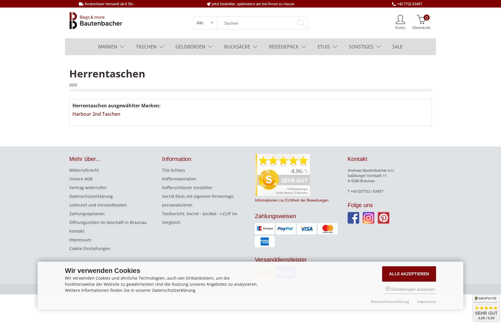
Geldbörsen (190, 47)
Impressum (80, 239)
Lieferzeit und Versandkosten (98, 205)
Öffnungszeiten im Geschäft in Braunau (108, 222)
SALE (397, 47)
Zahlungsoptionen (87, 213)
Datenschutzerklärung (91, 196)
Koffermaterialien (179, 179)
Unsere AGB (80, 179)
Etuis (323, 47)
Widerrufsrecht (84, 170)
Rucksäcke (237, 47)
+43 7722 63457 (409, 3)
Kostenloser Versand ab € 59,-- (110, 3)
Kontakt (76, 231)
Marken (107, 47)
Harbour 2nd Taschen (96, 114)
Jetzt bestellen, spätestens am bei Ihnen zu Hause (253, 3)
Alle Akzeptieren (409, 273)
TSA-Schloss (173, 170)
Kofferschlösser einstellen (187, 187)
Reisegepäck (284, 47)
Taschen (146, 47)
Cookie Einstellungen (89, 248)
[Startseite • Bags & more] (95, 20)
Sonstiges (361, 47)
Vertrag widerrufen (88, 187)
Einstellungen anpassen (412, 289)
